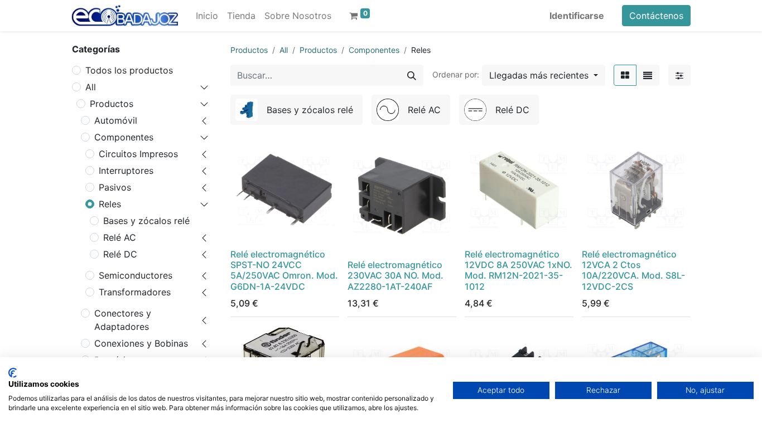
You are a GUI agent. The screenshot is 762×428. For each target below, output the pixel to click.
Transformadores (135, 292)
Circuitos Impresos (138, 153)
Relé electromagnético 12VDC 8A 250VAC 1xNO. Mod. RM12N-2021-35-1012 (518, 270)
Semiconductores (135, 275)
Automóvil (115, 120)
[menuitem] (207, 15)
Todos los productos (129, 70)
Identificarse (576, 15)
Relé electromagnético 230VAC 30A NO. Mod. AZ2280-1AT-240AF (395, 275)
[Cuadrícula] (625, 75)
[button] (543, 75)
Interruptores (126, 170)
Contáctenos (656, 15)
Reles (110, 204)
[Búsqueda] (411, 75)
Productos (111, 103)
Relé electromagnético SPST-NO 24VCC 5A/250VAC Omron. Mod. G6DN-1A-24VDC (284, 270)
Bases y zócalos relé (146, 220)
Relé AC (119, 237)
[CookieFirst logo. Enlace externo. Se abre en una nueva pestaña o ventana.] (12, 373)
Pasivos (115, 187)
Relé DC (120, 254)
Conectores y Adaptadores (122, 320)
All (90, 87)
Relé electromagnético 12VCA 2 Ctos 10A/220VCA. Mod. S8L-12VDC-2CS (633, 270)
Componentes (123, 137)
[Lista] (647, 75)
